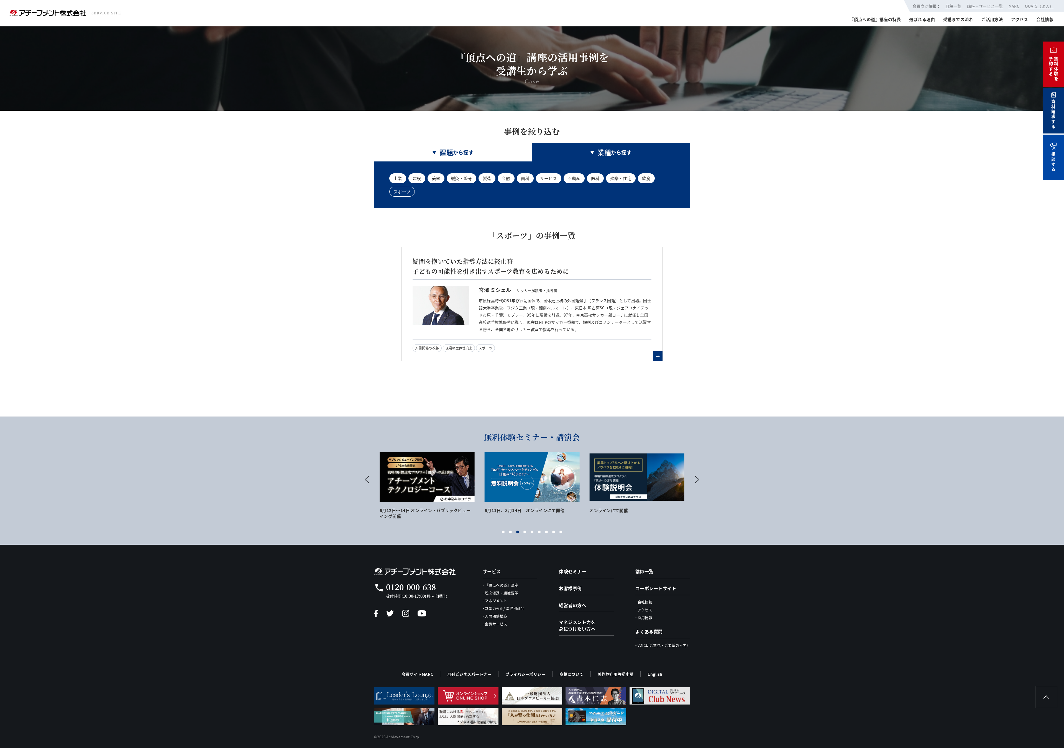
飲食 (646, 178)
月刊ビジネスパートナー (469, 674)
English (655, 674)
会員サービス (496, 623)
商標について (571, 674)
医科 (595, 178)
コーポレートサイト (655, 588)
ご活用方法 (992, 19)
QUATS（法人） (1039, 6)
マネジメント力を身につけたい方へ (577, 625)
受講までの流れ (958, 19)
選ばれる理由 (922, 19)
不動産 (574, 178)
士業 (397, 178)
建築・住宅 (620, 178)
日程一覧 (953, 6)
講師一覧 (644, 571)
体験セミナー (572, 571)
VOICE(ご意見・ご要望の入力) (663, 645)
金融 (506, 178)
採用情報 (645, 617)
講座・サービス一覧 (985, 6)
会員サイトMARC (417, 674)
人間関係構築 (496, 616)
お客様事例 (570, 588)
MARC (1014, 6)
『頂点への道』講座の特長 (875, 19)
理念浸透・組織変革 (501, 592)
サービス (548, 178)
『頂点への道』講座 (501, 585)
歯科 (525, 178)
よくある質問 (649, 631)
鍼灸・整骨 (461, 178)
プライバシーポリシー (525, 674)
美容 (436, 178)
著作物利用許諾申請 (616, 674)
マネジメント (496, 600)
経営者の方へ (572, 605)
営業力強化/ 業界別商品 (505, 608)
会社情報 (1044, 19)
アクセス (1019, 19)
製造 (487, 178)
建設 (417, 178)
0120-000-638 (411, 586)
